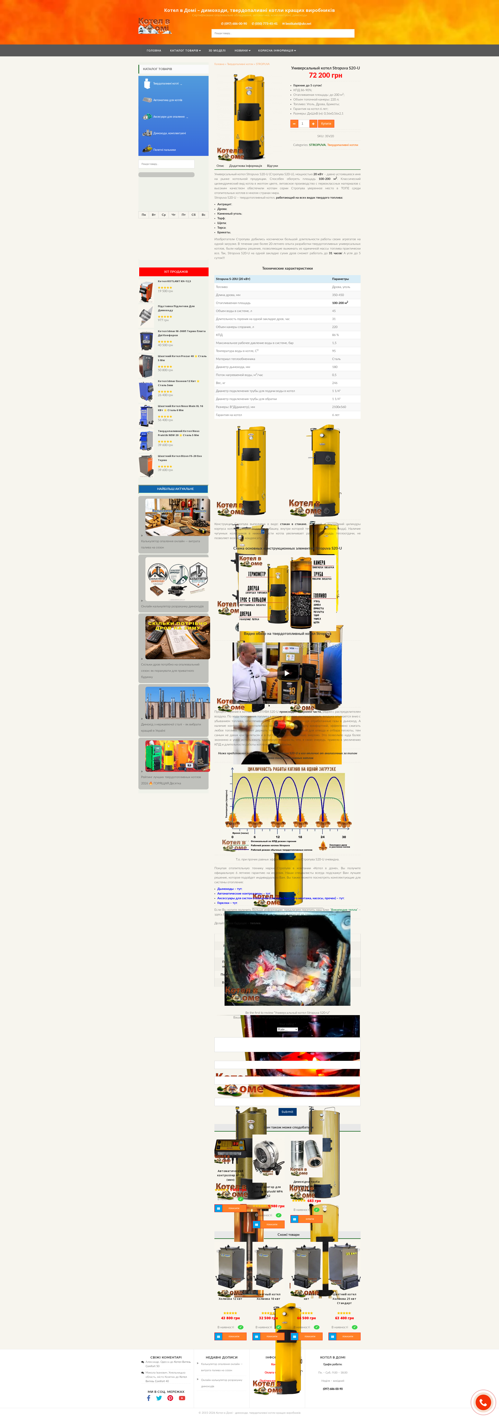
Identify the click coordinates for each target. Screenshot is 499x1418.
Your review (288, 1034)
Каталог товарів (184, 50)
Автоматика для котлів (167, 100)
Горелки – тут (227, 902)
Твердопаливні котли (240, 64)
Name (288, 1057)
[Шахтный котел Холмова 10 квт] (268, 1266)
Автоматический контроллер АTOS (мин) (230, 1175)
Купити (326, 123)
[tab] (220, 166)
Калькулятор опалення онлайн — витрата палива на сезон (170, 544)
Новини (241, 50)
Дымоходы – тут (229, 888)
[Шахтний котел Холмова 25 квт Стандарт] (344, 1266)
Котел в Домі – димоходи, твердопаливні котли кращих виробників (249, 10)
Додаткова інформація (245, 165)
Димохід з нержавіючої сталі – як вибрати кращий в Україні (171, 727)
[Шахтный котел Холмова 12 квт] (230, 1266)
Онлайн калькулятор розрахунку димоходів (221, 1383)
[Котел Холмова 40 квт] (306, 1266)
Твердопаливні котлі (166, 83)
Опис (220, 165)
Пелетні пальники (164, 150)
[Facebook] (148, 1398)
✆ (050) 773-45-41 (265, 23)
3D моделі (217, 50)
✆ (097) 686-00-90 (234, 23)
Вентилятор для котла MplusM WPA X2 (268, 1191)
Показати (234, 1208)
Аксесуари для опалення (169, 117)
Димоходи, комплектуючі (169, 133)
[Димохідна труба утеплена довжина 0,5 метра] (306, 1156)
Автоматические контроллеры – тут (243, 893)
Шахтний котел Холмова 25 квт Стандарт (344, 1298)
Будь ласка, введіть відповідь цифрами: (287, 1088)
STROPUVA (263, 64)
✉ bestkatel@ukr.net (296, 23)
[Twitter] (159, 1398)
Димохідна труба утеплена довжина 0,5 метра (306, 1186)
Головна (154, 50)
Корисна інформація (275, 50)
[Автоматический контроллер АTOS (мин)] (230, 1151)
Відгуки (272, 165)
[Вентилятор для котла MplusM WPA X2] (268, 1159)
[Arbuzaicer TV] (182, 1398)
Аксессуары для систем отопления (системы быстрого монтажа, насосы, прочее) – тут (280, 898)
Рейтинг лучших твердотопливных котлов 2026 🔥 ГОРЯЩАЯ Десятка (171, 780)
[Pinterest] (170, 1398)
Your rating (287, 1024)
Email (287, 1073)
